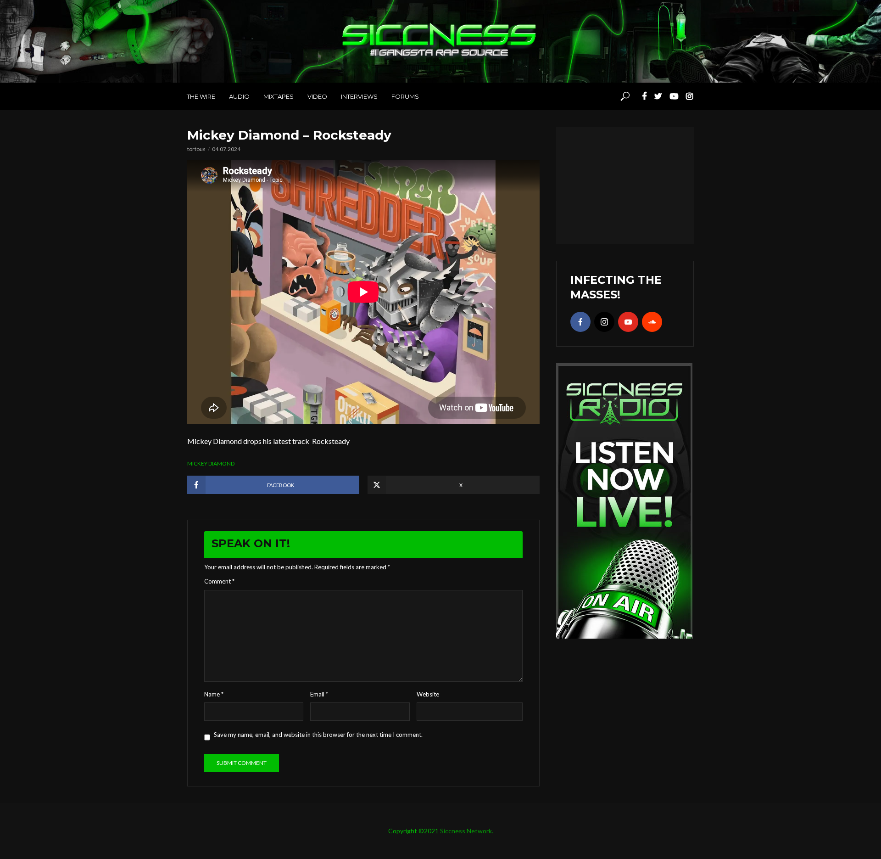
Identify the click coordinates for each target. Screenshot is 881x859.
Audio (239, 96)
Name (213, 694)
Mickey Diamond (210, 463)
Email (319, 694)
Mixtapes (278, 96)
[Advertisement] (625, 184)
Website (428, 694)
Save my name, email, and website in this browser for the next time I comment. (318, 734)
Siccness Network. (466, 831)
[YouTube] (628, 322)
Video (317, 96)
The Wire (201, 96)
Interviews (359, 96)
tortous (196, 149)
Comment (219, 581)
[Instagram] (604, 322)
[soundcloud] (652, 322)
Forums (405, 96)
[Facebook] (580, 322)
